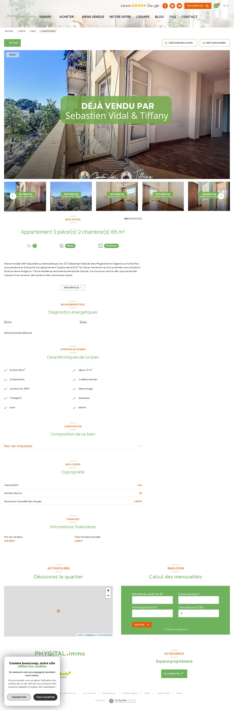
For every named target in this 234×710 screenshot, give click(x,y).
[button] (221, 196)
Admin (147, 693)
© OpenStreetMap (104, 634)
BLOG (159, 16)
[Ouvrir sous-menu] (53, 16)
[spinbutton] (198, 613)
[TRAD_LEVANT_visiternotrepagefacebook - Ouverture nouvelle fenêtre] (165, 6)
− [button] (108, 595)
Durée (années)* (189, 594)
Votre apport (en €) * (145, 607)
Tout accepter (45, 697)
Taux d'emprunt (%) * (191, 607)
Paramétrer (19, 697)
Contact (189, 16)
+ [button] (108, 590)
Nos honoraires (89, 693)
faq (172, 16)
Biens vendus (93, 16)
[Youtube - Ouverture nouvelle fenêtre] (179, 6)
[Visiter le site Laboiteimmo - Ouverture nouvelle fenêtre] (122, 701)
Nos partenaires (109, 693)
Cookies (179, 693)
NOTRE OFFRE (120, 16)
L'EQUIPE (143, 16)
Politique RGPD (163, 693)
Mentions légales (130, 693)
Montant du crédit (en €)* (147, 594)
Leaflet (80, 634)
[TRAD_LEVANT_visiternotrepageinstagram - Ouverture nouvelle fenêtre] (172, 6)
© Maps (89, 634)
